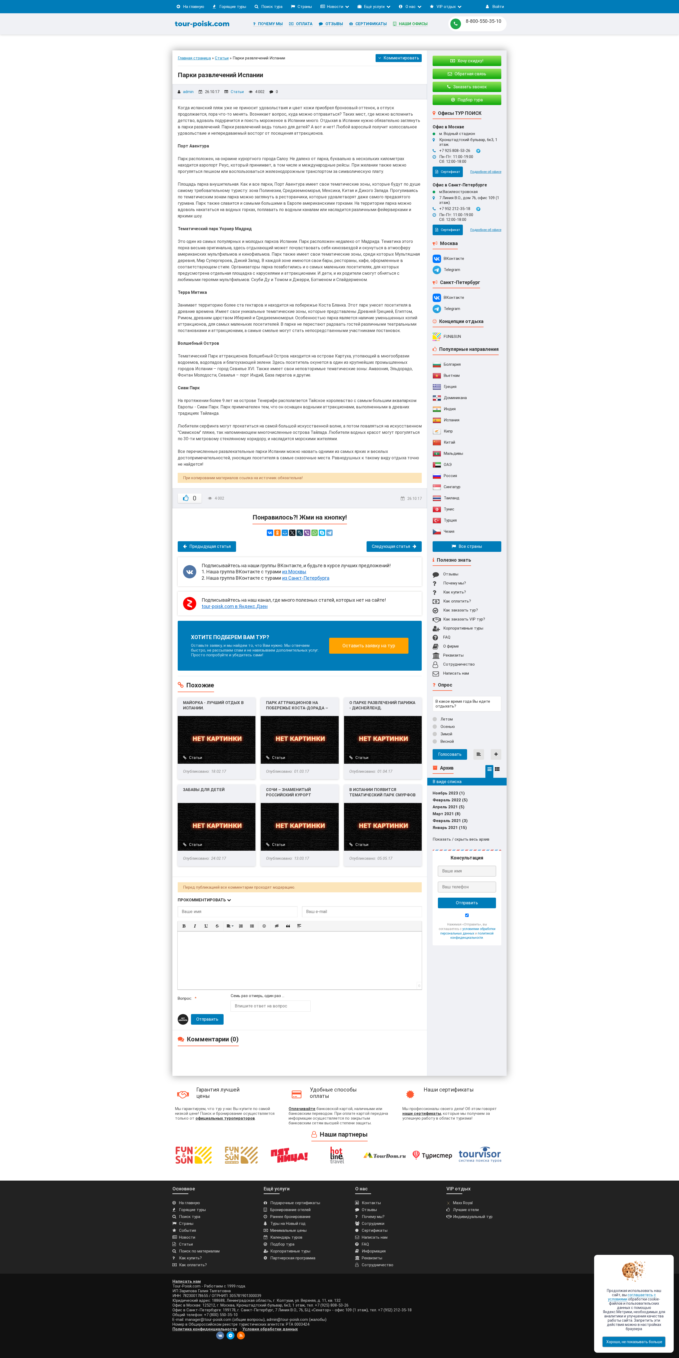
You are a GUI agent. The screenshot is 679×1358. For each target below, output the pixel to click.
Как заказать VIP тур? (464, 619)
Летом (446, 719)
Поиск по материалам (199, 1251)
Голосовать (450, 754)
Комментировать (401, 57)
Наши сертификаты (449, 1089)
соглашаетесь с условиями (632, 1297)
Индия (450, 409)
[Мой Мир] (285, 533)
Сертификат (450, 172)
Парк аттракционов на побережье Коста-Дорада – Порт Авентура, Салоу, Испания (297, 705)
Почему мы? (454, 583)
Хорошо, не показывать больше (634, 1341)
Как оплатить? (457, 601)
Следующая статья (391, 546)
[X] (292, 533)
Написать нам (456, 673)
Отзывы (334, 23)
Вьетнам (452, 375)
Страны (305, 6)
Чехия (449, 531)
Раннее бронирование (290, 1216)
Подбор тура (282, 1244)
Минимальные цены (288, 1230)
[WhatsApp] (314, 533)
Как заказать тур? (460, 610)
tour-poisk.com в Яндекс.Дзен (235, 606)
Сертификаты (371, 23)
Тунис (449, 509)
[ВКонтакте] (270, 533)
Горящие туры (232, 6)
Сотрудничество (459, 664)
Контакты (371, 1202)
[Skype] (322, 533)
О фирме (451, 646)
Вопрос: (185, 998)
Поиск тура (271, 6)
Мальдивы (453, 453)
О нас (411, 6)
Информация (374, 1251)
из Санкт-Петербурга (305, 578)
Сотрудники (373, 1223)
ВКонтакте (454, 258)
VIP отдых (446, 6)
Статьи (237, 92)
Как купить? (454, 592)
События (187, 1230)
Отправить (207, 1019)
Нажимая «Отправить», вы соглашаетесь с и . (467, 931)
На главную (193, 6)
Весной (446, 741)
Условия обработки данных (270, 1329)
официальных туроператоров (225, 1118)
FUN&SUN (452, 336)
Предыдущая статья (210, 546)
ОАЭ (448, 464)
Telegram (452, 269)
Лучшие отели (466, 1209)
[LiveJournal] (300, 533)
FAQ (446, 637)
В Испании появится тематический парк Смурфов (382, 792)
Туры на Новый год (288, 1223)
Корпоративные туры (463, 628)
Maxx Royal (463, 1202)
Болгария (452, 364)
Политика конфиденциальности (204, 1329)
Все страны (470, 546)
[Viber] (307, 533)
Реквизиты (453, 655)
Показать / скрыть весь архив (461, 839)
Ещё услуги (374, 6)
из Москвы (294, 571)
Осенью (447, 726)
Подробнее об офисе (485, 172)
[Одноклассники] (277, 533)
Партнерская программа (292, 1258)
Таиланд (451, 498)
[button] (184, 926)
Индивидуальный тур (473, 1216)
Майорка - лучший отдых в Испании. (213, 705)
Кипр (448, 431)
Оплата (304, 23)
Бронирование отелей (290, 1209)
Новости (335, 6)
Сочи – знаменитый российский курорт (288, 792)
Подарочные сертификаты (295, 1202)
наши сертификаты (421, 1113)
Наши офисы (413, 23)
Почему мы (270, 23)
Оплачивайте (302, 1108)
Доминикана (455, 397)
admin (188, 92)
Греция (450, 386)
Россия (450, 475)
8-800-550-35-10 (483, 21)
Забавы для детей (204, 789)
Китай (449, 442)
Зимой (445, 734)
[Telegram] (329, 533)
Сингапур (452, 486)
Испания (451, 420)
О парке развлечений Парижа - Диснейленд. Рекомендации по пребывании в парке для (382, 705)
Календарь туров (286, 1237)
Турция (450, 520)
